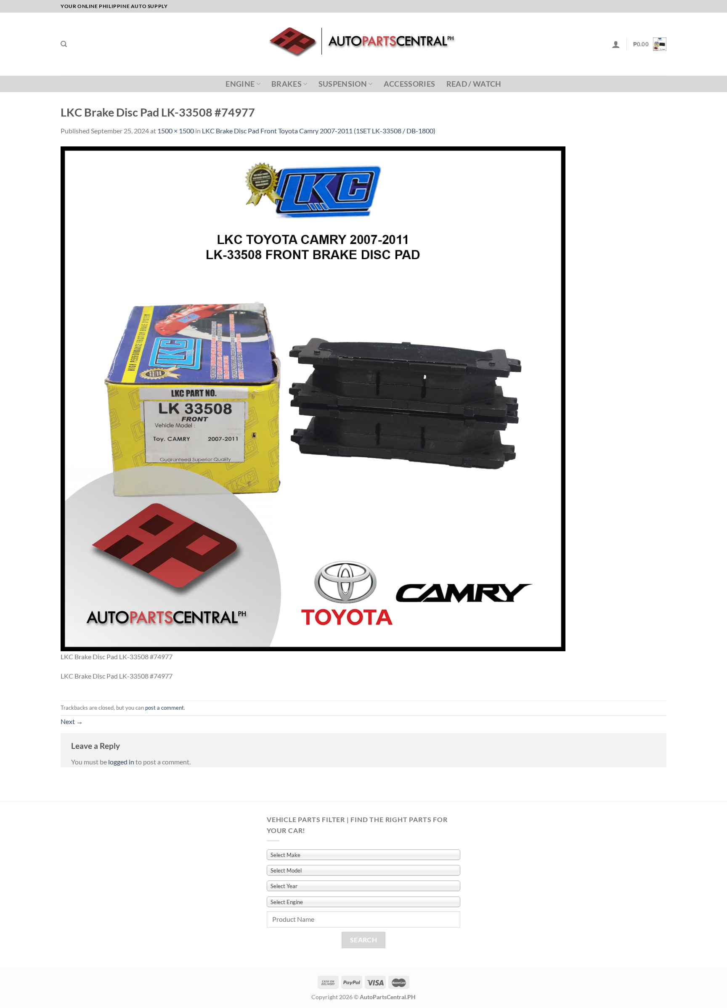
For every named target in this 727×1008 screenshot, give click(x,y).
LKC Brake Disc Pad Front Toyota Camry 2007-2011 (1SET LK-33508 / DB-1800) (318, 131)
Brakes (286, 84)
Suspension (342, 84)
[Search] (64, 44)
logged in (121, 762)
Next (72, 721)
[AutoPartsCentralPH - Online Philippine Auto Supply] (363, 44)
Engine (240, 84)
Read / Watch (473, 84)
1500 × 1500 (175, 131)
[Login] (616, 44)
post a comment (164, 707)
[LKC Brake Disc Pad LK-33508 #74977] (313, 398)
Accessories (409, 84)
